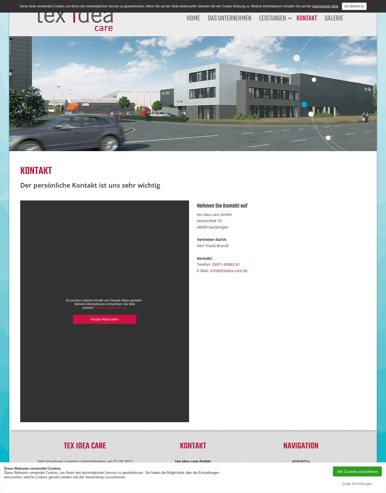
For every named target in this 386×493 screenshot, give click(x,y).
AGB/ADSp (301, 461)
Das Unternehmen (229, 18)
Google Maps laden (105, 319)
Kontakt (306, 18)
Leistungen (272, 18)
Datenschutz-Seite (325, 6)
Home (193, 18)
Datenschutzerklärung (110, 308)
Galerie (334, 18)
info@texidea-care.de (229, 270)
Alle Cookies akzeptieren (357, 471)
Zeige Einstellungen (357, 484)
